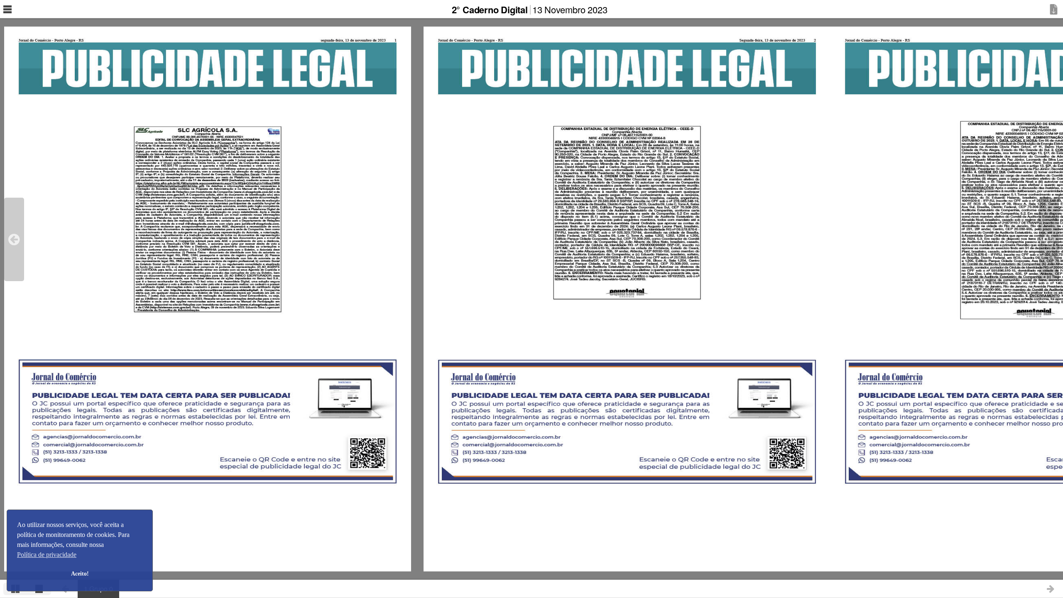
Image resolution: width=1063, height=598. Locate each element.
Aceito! (80, 573)
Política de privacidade (46, 554)
